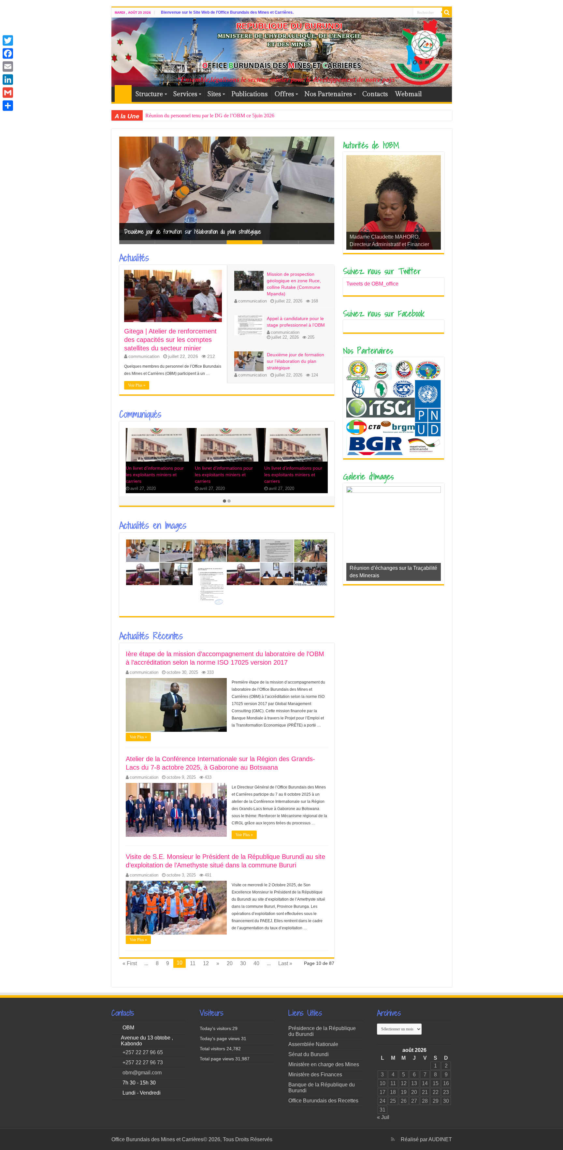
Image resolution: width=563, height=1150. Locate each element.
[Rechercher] (447, 12)
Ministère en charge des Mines (323, 1064)
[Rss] (392, 1139)
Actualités (134, 258)
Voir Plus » (136, 385)
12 (206, 963)
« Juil (383, 1117)
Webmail (408, 94)
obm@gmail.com (142, 1072)
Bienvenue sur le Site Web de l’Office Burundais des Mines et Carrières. (227, 12)
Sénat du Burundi (308, 1054)
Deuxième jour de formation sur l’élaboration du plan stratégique (295, 361)
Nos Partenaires (328, 94)
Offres (284, 94)
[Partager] (7, 105)
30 (243, 963)
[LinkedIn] (7, 79)
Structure (149, 94)
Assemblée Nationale (313, 1044)
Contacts (375, 94)
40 (256, 963)
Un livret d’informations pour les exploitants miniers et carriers (155, 474)
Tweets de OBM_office (372, 284)
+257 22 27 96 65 (143, 1052)
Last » (285, 963)
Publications (249, 94)
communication (144, 356)
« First (130, 963)
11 (192, 963)
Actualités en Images (152, 525)
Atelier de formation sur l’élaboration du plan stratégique (184, 231)
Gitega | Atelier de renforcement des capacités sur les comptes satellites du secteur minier (235, 115)
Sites (214, 94)
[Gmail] (7, 92)
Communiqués (140, 414)
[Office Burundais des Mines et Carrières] (281, 52)
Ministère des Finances (315, 1074)
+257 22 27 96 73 (143, 1062)
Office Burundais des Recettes (323, 1100)
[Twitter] (7, 40)
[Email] (7, 66)
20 (230, 963)
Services (185, 94)
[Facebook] (7, 53)
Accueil (123, 93)
